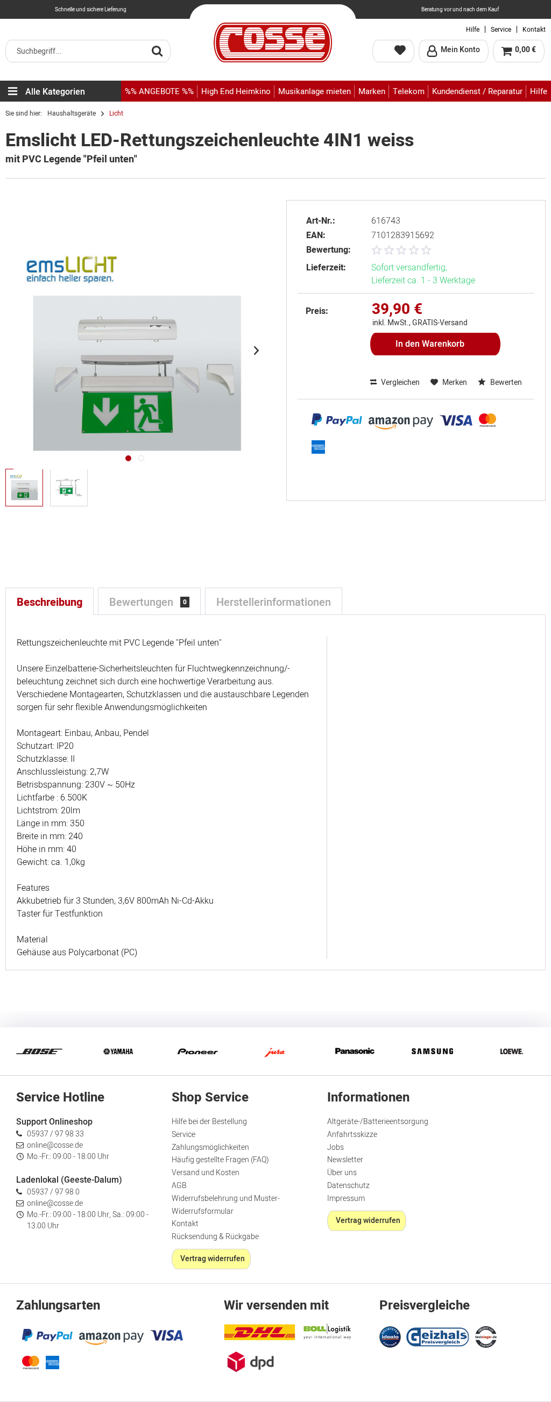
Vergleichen (399, 382)
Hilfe (472, 29)
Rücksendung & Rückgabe (215, 1236)
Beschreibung (49, 602)
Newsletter (345, 1159)
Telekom (409, 91)
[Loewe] (511, 1051)
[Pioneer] (196, 1051)
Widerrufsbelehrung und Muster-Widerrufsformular (226, 1205)
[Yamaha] (117, 1051)
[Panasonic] (354, 1051)
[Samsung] (432, 1051)
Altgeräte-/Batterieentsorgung (377, 1121)
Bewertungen (148, 602)
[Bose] (39, 1051)
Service (501, 29)
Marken (371, 91)
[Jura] (275, 1051)
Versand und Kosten (205, 1172)
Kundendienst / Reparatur (477, 91)
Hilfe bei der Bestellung (209, 1121)
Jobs (335, 1147)
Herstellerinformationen (273, 602)
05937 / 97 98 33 (55, 1134)
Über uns (342, 1172)
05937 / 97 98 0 (53, 1192)
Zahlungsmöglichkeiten (210, 1147)
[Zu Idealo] (391, 1336)
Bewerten (505, 382)
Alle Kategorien (55, 91)
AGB (179, 1185)
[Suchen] (157, 50)
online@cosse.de (55, 1145)
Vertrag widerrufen (212, 1258)
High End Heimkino (236, 91)
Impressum (346, 1198)
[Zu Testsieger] (485, 1337)
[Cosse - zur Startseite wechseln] (273, 42)
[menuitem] (88, 51)
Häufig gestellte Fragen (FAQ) (220, 1159)
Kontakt (534, 29)
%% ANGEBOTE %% (159, 91)
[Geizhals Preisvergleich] (438, 1336)
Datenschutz (348, 1185)
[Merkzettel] (393, 51)
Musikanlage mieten (314, 91)
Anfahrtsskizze (352, 1134)
